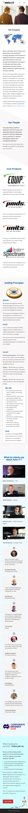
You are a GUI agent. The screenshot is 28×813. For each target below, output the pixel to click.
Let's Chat (7, 801)
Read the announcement (18, 106)
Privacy (17, 810)
